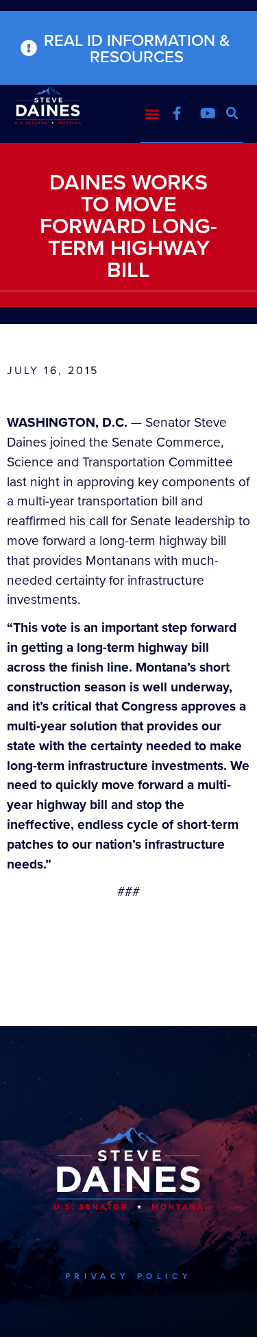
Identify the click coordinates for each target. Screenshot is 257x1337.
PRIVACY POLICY (128, 1276)
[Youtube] (207, 113)
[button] (151, 113)
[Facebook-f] (177, 113)
